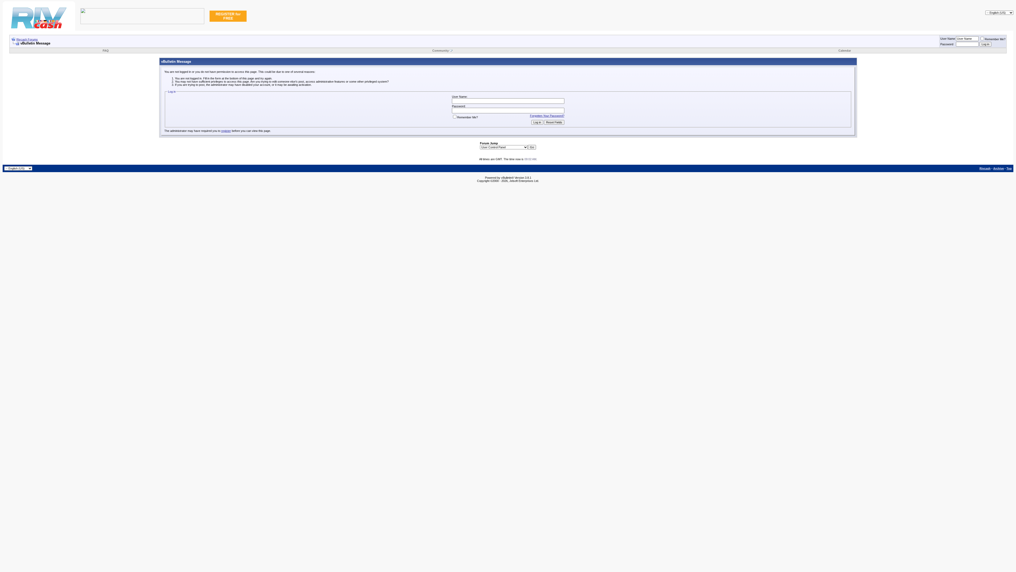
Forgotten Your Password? (547, 115)
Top (1009, 168)
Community (440, 50)
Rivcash (985, 168)
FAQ (106, 50)
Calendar (844, 50)
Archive (998, 168)
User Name (947, 38)
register (226, 130)
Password (946, 44)
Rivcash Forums (27, 39)
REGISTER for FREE (228, 16)
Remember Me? (995, 39)
